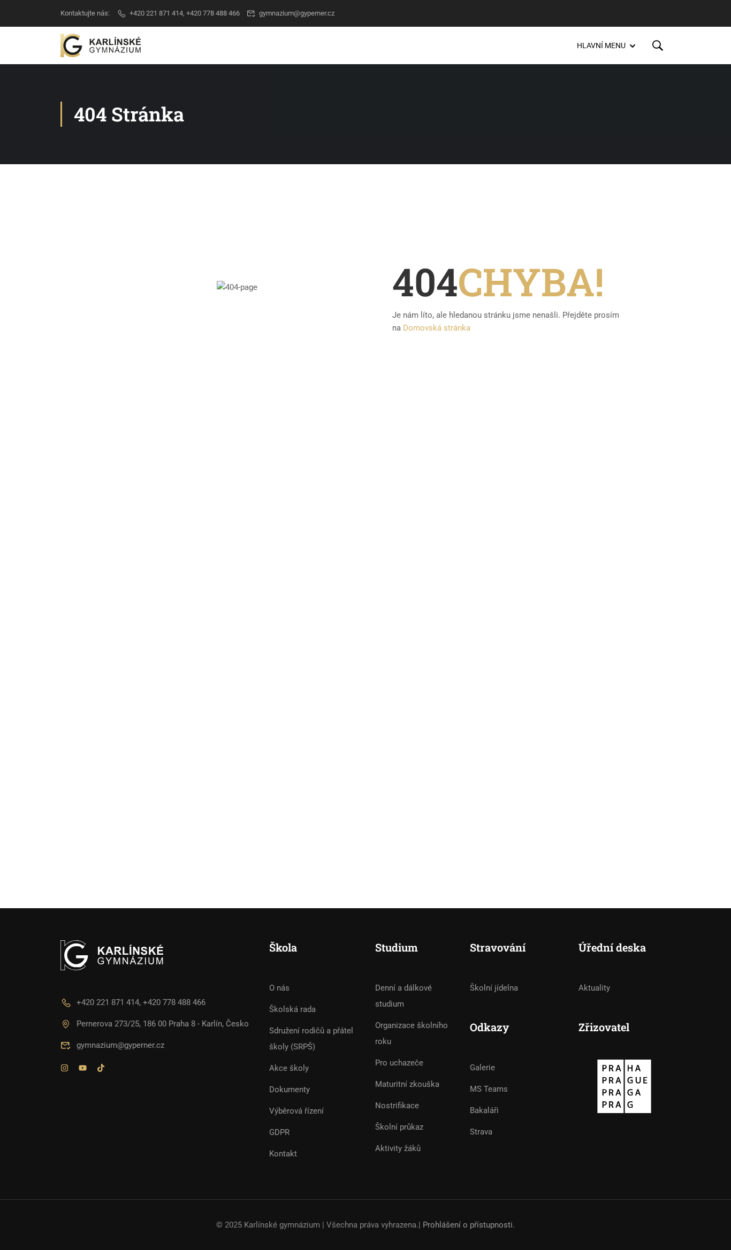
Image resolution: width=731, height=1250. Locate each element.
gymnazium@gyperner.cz (296, 13)
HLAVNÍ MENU (601, 45)
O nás (279, 988)
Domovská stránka (436, 328)
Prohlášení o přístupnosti (468, 1225)
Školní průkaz (399, 1127)
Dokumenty (289, 1089)
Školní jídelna (494, 988)
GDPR (279, 1132)
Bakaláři (484, 1110)
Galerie (482, 1067)
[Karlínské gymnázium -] (100, 45)
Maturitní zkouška (407, 1084)
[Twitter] (101, 1069)
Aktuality (594, 988)
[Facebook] (83, 1069)
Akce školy (289, 1068)
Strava (481, 1132)
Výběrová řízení (296, 1111)
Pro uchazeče (399, 1063)
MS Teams (489, 1089)
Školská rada (292, 1009)
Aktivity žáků (398, 1148)
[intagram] (64, 1069)
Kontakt (283, 1154)
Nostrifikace (397, 1105)
